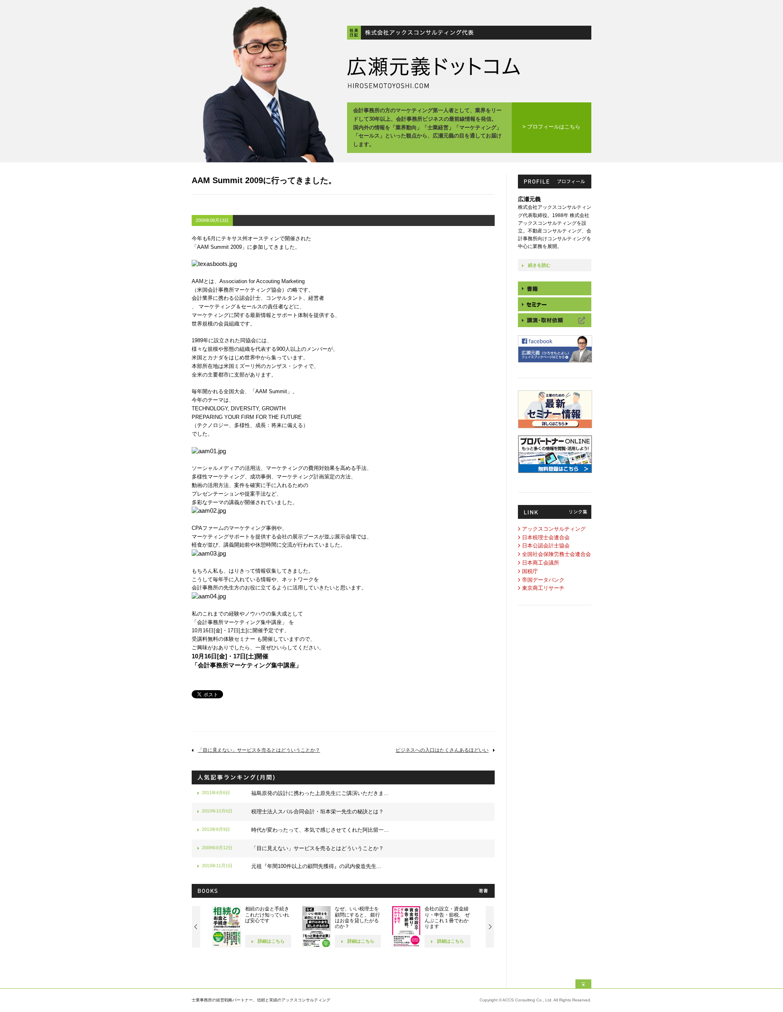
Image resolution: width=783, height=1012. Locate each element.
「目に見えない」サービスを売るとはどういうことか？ (259, 750)
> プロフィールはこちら (551, 127)
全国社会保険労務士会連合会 (556, 554)
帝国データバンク (543, 580)
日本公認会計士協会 (546, 546)
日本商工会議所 (540, 563)
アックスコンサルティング (554, 529)
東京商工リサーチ (543, 588)
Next (490, 927)
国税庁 (530, 571)
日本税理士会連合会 (546, 537)
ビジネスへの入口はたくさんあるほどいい (442, 750)
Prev (196, 927)
